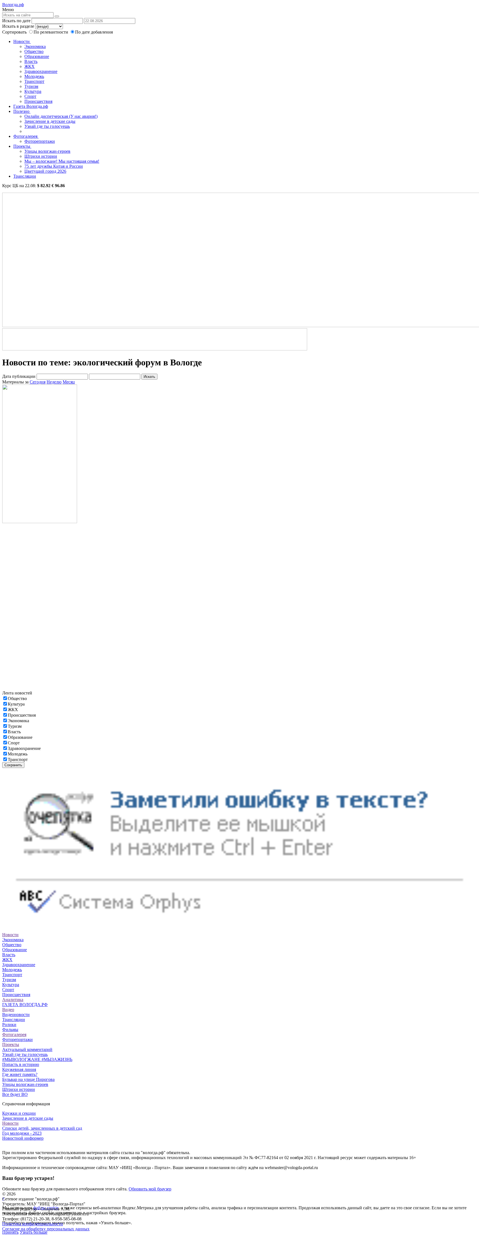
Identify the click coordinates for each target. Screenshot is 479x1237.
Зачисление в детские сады (49, 121)
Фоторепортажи (39, 141)
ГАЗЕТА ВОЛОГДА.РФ (25, 1004)
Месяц (69, 382)
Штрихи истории (40, 156)
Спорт (30, 96)
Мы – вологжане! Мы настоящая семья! (61, 161)
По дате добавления (94, 32)
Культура (32, 91)
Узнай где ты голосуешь (47, 126)
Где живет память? (19, 1074)
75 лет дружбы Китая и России (53, 166)
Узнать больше (33, 1232)
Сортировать (14, 32)
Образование (36, 56)
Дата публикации (18, 376)
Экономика (35, 46)
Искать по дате (16, 20)
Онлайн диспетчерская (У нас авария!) (61, 116)
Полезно (21, 111)
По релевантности (51, 32)
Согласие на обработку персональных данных (46, 1228)
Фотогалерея (26, 136)
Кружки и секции (19, 1113)
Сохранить (13, 765)
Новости (22, 41)
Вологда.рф (13, 4)
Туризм (31, 86)
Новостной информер (23, 1138)
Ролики (9, 1024)
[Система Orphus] (239, 924)
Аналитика (12, 999)
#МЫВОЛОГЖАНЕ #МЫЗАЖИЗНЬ (37, 1059)
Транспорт (34, 81)
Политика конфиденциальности (32, 1223)
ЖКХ (29, 66)
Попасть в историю (20, 1064)
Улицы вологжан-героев (47, 151)
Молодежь (34, 76)
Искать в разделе (18, 26)
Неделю (54, 382)
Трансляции (24, 176)
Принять (10, 1232)
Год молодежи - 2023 (22, 1133)
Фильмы (10, 1029)
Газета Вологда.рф (30, 106)
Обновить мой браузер (150, 1189)
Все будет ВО (15, 1094)
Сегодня (37, 382)
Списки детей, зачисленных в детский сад (42, 1128)
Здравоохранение (40, 71)
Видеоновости (16, 1014)
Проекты (22, 146)
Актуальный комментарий (27, 1049)
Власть (30, 61)
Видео (8, 1009)
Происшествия (38, 101)
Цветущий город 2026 (45, 171)
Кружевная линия (19, 1069)
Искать (149, 377)
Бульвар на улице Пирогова (28, 1079)
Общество (34, 51)
